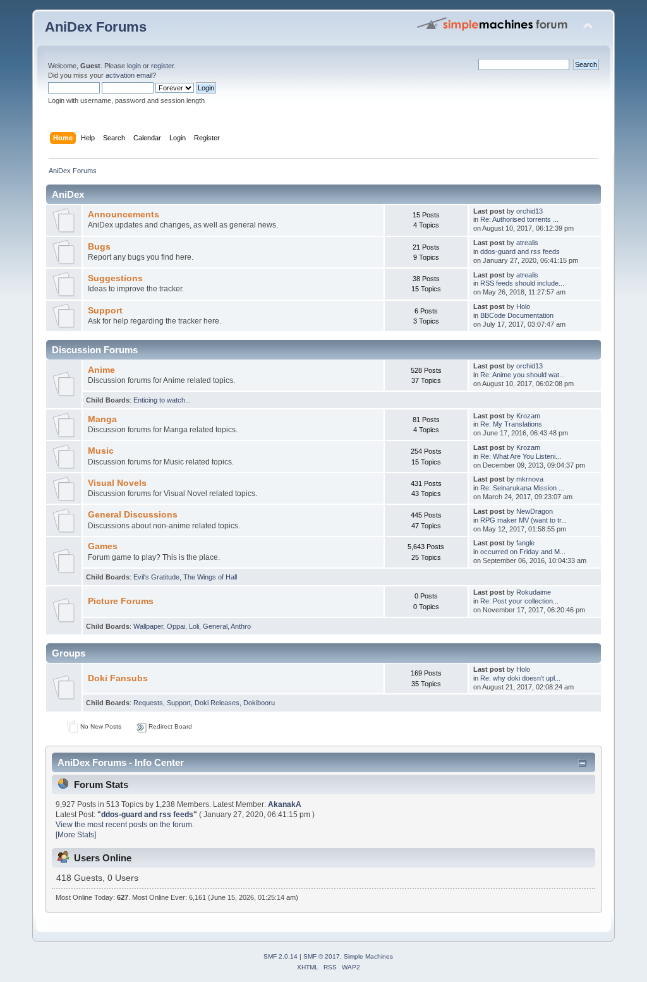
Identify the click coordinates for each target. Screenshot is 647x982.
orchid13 (529, 211)
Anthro (241, 626)
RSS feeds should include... (522, 283)
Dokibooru (259, 702)
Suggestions (115, 278)
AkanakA (284, 804)
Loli (194, 626)
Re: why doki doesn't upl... (520, 678)
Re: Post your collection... (519, 601)
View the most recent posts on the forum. (125, 824)
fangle (525, 543)
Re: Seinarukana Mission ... (522, 488)
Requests (148, 702)
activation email (129, 75)
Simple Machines (368, 956)
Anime (101, 370)
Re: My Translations (511, 424)
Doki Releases (217, 702)
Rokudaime (533, 592)
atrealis (527, 242)
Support (105, 310)
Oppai (176, 626)
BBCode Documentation (516, 315)
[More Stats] (76, 834)
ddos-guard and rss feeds (520, 251)
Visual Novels (117, 483)
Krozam (528, 416)
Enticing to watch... (162, 400)
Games (103, 546)
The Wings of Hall (210, 577)
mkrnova (529, 479)
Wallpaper (148, 626)
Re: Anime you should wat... (522, 375)
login (134, 66)
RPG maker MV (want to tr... (523, 520)
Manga (102, 419)
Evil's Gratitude (156, 577)
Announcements (123, 214)
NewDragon (534, 511)
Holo (523, 306)
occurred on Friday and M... (522, 551)
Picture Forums (121, 601)
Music (101, 451)
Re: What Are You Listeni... (520, 456)
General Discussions (133, 514)
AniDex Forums (96, 27)
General (215, 626)
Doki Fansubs (118, 678)
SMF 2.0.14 (280, 956)
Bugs (99, 247)
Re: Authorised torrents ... (519, 219)
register (162, 66)
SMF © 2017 (321, 956)
